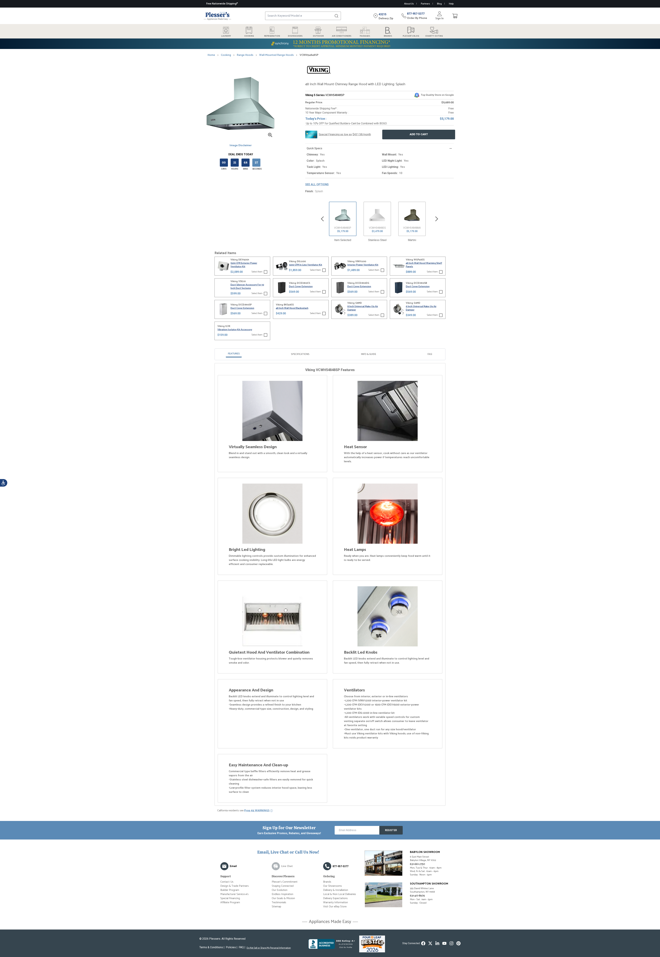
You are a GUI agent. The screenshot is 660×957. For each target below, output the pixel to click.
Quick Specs (314, 148)
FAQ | (242, 947)
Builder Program (229, 890)
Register (391, 830)
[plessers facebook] (423, 943)
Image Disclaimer (241, 145)
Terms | (211, 947)
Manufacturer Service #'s (234, 894)
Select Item (256, 272)
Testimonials (279, 902)
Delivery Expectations (335, 898)
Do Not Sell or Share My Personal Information (269, 948)
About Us (409, 4)
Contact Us (226, 882)
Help (451, 4)
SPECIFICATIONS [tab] (300, 354)
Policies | (231, 947)
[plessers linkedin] (437, 943)
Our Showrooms (332, 886)
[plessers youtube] (444, 943)
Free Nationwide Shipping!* (222, 4)
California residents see (243, 811)
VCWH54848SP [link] (309, 55)
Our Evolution (279, 890)
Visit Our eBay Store (334, 906)
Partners (425, 4)
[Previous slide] (322, 219)
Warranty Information (335, 902)
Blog (439, 4)
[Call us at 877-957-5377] (327, 866)
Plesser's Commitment (285, 882)
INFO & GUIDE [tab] (368, 354)
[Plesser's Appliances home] (217, 16)
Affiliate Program (230, 902)
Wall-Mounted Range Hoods (276, 55)
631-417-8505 (417, 895)
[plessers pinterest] (458, 943)
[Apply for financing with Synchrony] (330, 43)
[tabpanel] (330, 585)
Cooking (226, 55)
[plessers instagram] (451, 943)
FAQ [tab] (429, 354)
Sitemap (276, 906)
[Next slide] (437, 219)
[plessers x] (430, 943)
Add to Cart (419, 134)
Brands (327, 882)
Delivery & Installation (335, 890)
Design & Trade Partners (234, 886)
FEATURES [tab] (234, 354)
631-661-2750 (417, 864)
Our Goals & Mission (283, 898)
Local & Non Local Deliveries (339, 894)
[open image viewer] (270, 135)
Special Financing (230, 898)
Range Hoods (245, 55)
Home (211, 55)
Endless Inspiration (282, 894)
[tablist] (330, 354)
